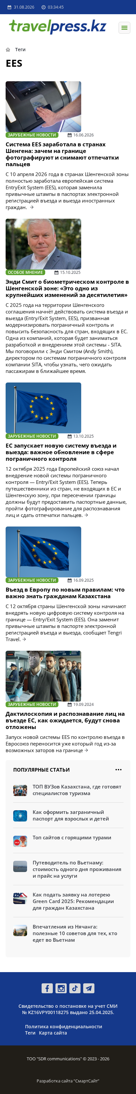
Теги (30, 1033)
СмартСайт (86, 1081)
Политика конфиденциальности (63, 1026)
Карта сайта (53, 1033)
